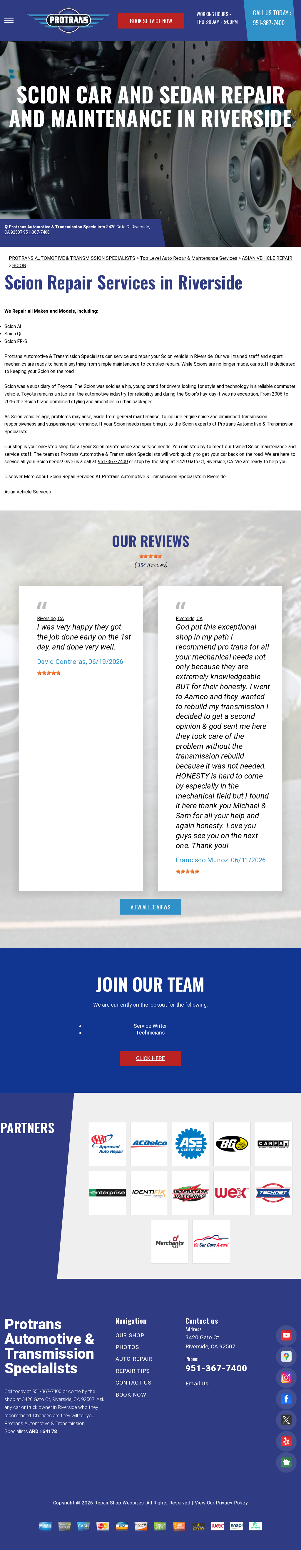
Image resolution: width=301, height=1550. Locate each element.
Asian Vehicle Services (27, 492)
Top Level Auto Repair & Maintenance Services (188, 258)
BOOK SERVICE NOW (151, 20)
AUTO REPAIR (134, 1358)
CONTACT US (133, 1382)
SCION (19, 265)
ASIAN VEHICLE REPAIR (267, 258)
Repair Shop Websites (119, 1503)
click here (150, 1058)
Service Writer (150, 1026)
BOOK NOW (131, 1394)
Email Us (197, 1383)
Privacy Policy (232, 1503)
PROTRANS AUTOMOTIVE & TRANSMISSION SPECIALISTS (72, 258)
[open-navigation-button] (9, 20)
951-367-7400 (268, 22)
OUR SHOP (130, 1335)
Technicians (150, 1033)
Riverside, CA (50, 618)
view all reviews (150, 907)
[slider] (150, 556)
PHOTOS (127, 1347)
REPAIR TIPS (133, 1370)
